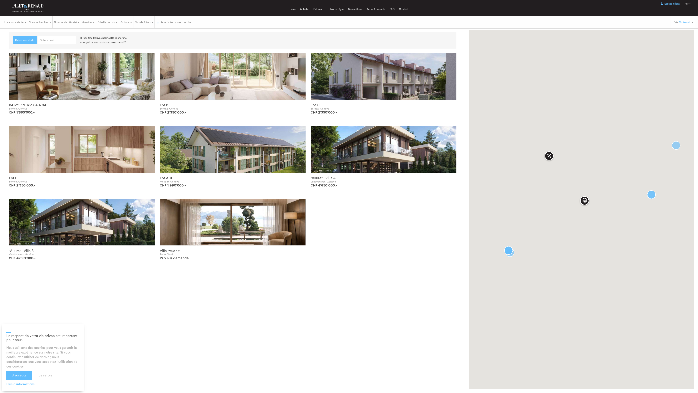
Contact (403, 9)
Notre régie (337, 9)
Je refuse (46, 375)
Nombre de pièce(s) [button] (65, 22)
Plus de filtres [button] (143, 22)
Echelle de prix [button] (107, 22)
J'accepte (19, 375)
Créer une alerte (24, 40)
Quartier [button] (87, 22)
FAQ (392, 9)
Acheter (304, 9)
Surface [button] (125, 22)
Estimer (317, 9)
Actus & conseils (375, 9)
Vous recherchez (39, 22)
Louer (293, 9)
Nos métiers (355, 9)
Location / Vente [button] (14, 22)
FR (686, 4)
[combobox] (683, 22)
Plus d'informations (20, 384)
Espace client (672, 4)
